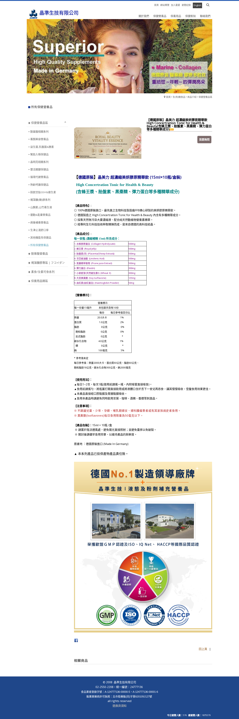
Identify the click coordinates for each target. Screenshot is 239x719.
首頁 (168, 96)
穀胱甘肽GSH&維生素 (43, 192)
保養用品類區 (39, 281)
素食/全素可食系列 (43, 272)
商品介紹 (191, 96)
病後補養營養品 (39, 222)
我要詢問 (204, 139)
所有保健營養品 (39, 245)
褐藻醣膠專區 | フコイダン (48, 263)
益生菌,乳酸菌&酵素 (42, 146)
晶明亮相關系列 (39, 162)
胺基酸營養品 (39, 253)
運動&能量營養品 (40, 214)
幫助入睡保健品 (39, 154)
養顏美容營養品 (39, 139)
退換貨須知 (119, 706)
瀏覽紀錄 (186, 4)
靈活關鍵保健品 (39, 169)
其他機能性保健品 (40, 237)
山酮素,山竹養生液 (41, 207)
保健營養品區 (205, 96)
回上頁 (203, 649)
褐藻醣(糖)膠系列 (40, 199)
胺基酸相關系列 (39, 131)
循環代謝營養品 (39, 177)
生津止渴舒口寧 (39, 230)
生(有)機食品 (179, 96)
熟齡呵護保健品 (39, 184)
